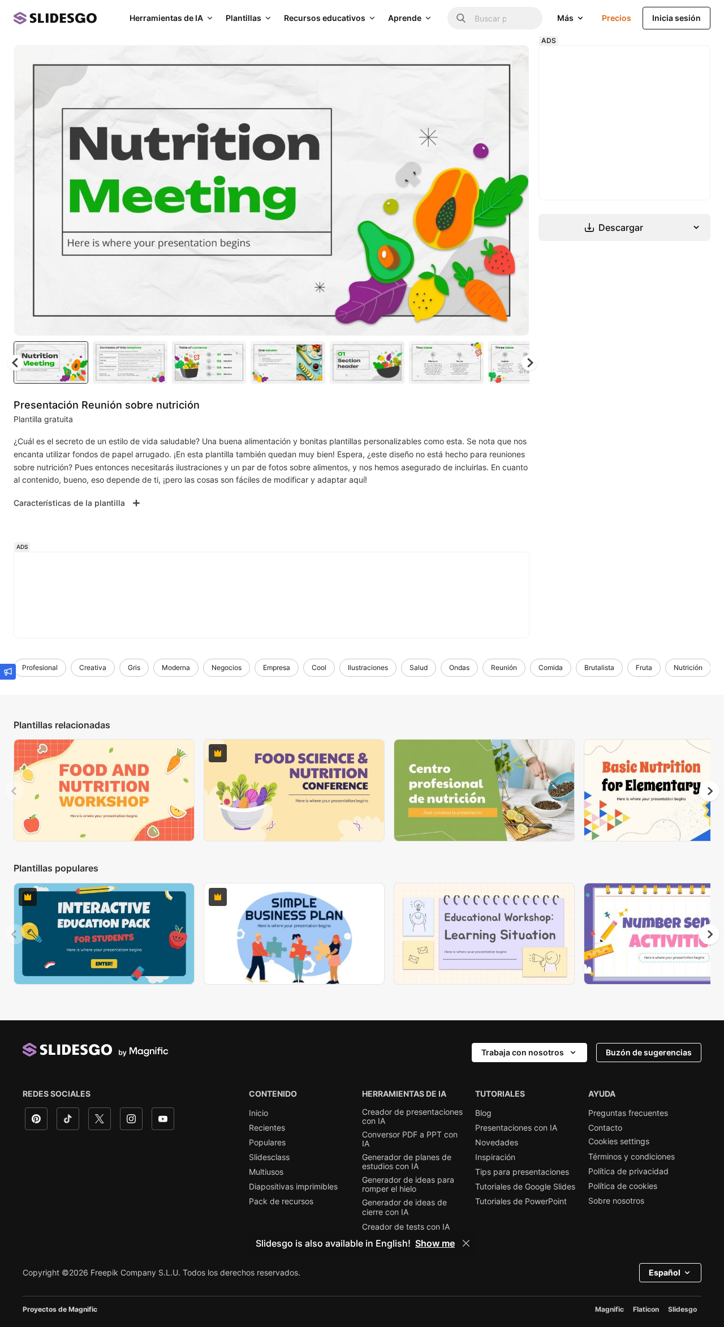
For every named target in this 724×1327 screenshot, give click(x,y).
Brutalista (599, 667)
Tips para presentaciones (522, 1171)
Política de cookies (622, 1186)
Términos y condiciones (631, 1156)
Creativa (92, 667)
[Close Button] (466, 1243)
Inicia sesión (676, 18)
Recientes (267, 1127)
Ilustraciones (368, 667)
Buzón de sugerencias (649, 1052)
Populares (267, 1142)
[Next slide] (512, 191)
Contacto (605, 1127)
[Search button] (461, 18)
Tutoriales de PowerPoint (521, 1201)
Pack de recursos (281, 1201)
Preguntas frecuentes (628, 1113)
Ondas (459, 667)
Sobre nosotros (616, 1200)
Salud (419, 667)
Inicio (258, 1113)
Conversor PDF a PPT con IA (410, 1139)
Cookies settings (618, 1141)
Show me (435, 1243)
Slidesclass (269, 1157)
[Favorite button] (480, 63)
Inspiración (495, 1157)
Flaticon (646, 1309)
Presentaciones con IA (516, 1127)
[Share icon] (509, 63)
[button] (529, 363)
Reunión (504, 667)
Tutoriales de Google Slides (525, 1186)
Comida (550, 667)
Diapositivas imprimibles (293, 1186)
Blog (483, 1113)
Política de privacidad (628, 1171)
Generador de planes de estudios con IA (406, 1162)
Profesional (40, 667)
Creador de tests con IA (406, 1226)
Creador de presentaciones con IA (412, 1116)
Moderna (176, 667)
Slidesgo (682, 1309)
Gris (134, 667)
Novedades (496, 1142)
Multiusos (266, 1171)
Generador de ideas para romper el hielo (408, 1184)
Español (664, 1272)
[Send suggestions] (8, 672)
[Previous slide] (15, 791)
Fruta (644, 667)
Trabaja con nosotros (522, 1052)
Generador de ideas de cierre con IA (404, 1207)
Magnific (609, 1309)
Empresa (276, 667)
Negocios (227, 667)
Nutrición (688, 667)
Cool (319, 667)
